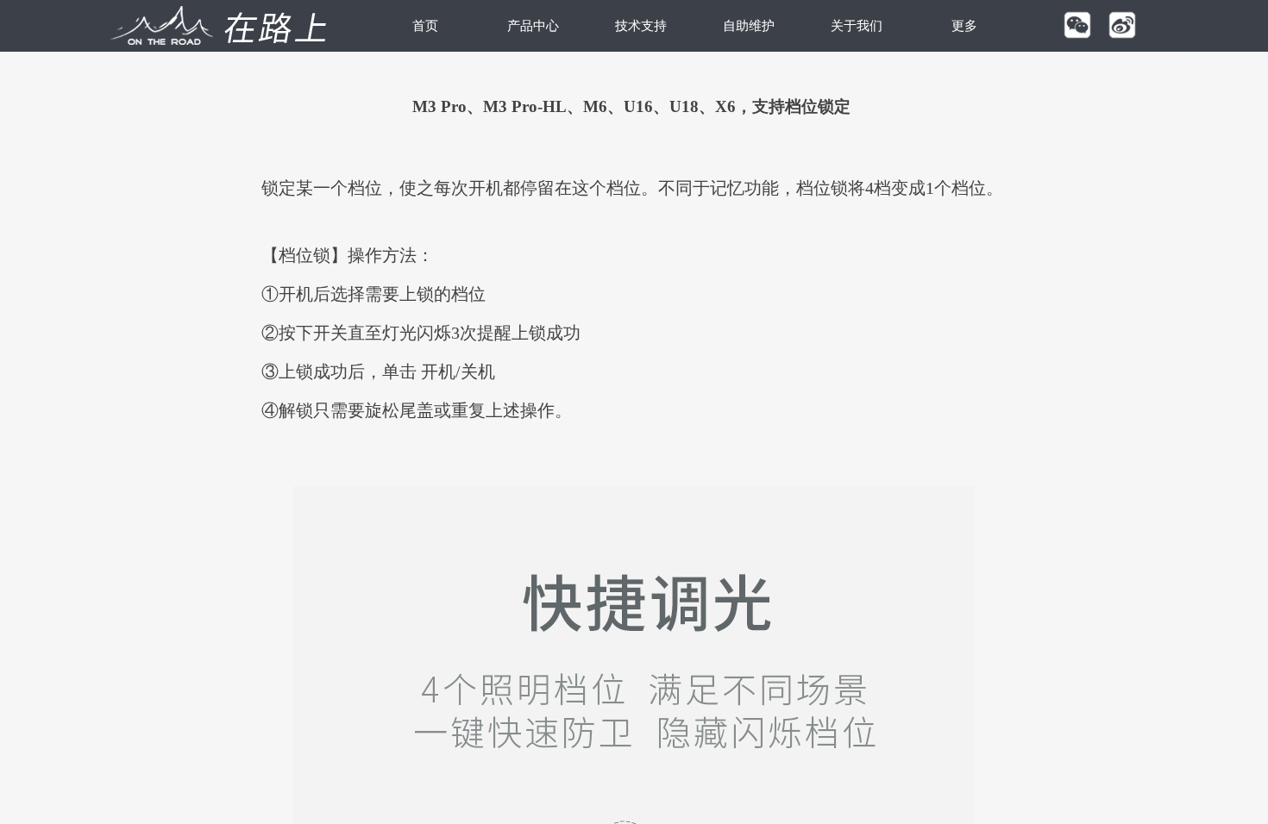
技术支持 (641, 26)
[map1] (215, 26)
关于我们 (856, 26)
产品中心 (533, 26)
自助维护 (749, 26)
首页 (425, 26)
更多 (964, 26)
